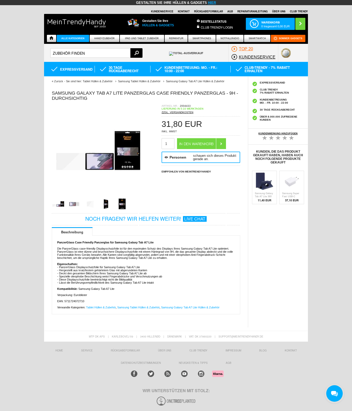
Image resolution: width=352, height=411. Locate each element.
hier (212, 3)
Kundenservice (162, 11)
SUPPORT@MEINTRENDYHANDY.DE (241, 336)
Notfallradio (230, 38)
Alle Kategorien (73, 38)
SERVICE (87, 350)
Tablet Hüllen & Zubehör (101, 307)
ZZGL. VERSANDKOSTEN (177, 112)
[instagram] (201, 374)
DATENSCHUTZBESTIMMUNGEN (141, 363)
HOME (59, 350)
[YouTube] (184, 374)
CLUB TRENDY (299, 11)
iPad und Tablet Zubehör (142, 38)
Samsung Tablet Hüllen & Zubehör (138, 307)
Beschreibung (72, 231)
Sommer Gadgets (290, 38)
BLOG (263, 350)
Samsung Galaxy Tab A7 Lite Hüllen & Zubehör (190, 307)
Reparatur (176, 38)
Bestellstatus (214, 21)
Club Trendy (198, 350)
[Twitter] (151, 374)
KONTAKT (291, 350)
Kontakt (184, 11)
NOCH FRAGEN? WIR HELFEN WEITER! (145, 218)
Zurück (58, 81)
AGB (230, 11)
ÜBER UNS (279, 11)
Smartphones (201, 38)
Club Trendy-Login (217, 27)
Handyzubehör (104, 38)
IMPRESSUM (233, 350)
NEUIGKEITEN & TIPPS (193, 363)
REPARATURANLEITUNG (252, 11)
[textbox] (96, 53)
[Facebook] (134, 374)
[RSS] (167, 374)
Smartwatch (257, 38)
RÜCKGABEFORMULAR (208, 11)
